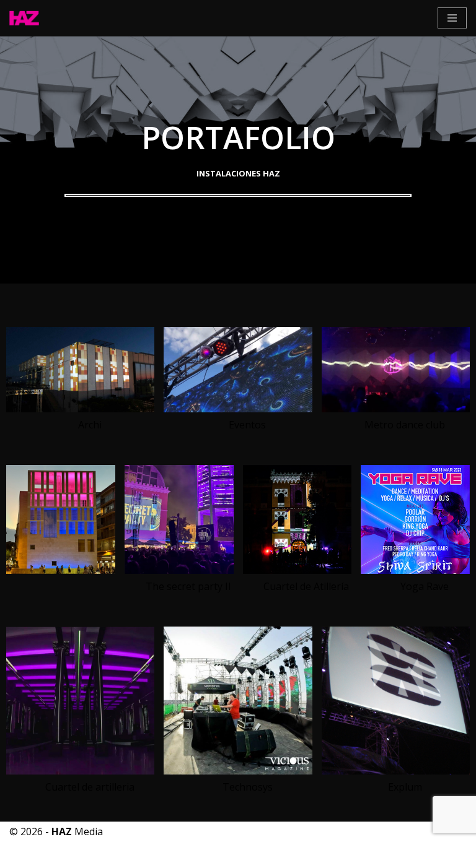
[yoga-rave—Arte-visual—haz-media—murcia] (415, 570)
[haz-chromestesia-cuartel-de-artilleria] (80, 771)
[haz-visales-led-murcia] (238, 771)
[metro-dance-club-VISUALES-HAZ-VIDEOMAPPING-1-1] (396, 408)
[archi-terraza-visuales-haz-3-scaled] (80, 408)
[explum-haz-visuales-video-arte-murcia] (396, 771)
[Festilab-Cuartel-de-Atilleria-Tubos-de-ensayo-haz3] (297, 570)
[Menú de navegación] (452, 17)
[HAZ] (27, 18)
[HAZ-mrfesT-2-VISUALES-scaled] (238, 408)
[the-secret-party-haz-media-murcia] (179, 570)
